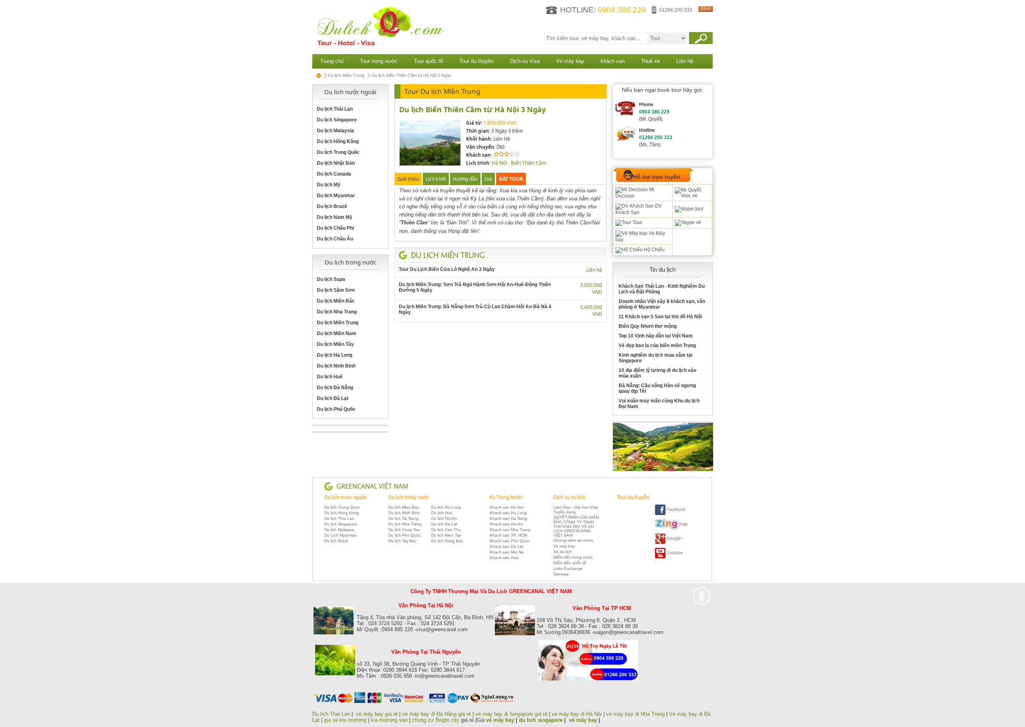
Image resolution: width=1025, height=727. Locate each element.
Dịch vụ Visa (525, 61)
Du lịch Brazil (332, 206)
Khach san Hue (504, 557)
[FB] (671, 514)
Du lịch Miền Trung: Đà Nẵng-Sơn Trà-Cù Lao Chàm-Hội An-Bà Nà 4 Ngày (475, 309)
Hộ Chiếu (654, 249)
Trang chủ (332, 61)
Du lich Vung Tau (404, 529)
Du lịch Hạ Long (334, 355)
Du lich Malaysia (339, 529)
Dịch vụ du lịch (569, 497)
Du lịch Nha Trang (337, 312)
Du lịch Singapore (337, 120)
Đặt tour (511, 179)
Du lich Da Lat (444, 524)
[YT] (671, 557)
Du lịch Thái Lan (335, 109)
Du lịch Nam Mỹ (334, 217)
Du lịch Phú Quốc (336, 409)
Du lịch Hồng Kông (338, 141)
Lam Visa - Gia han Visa (575, 507)
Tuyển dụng (564, 512)
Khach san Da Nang (508, 518)
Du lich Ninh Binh (404, 513)
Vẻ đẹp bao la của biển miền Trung (657, 345)
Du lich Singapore (340, 524)
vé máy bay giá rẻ (377, 714)
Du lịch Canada (334, 174)
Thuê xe (650, 61)
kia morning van (389, 720)
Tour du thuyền (476, 61)
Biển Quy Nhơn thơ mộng (648, 326)
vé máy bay (500, 720)
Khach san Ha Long (508, 513)
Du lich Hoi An (444, 518)
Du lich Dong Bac (447, 541)
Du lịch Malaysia (335, 130)
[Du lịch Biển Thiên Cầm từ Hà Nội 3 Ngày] (430, 164)
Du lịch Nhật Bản (336, 163)
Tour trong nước (379, 61)
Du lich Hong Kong (341, 513)
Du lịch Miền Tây (335, 344)
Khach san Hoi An (506, 524)
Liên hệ (684, 61)
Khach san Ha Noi (506, 507)
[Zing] (671, 528)
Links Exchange (568, 568)
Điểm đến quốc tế (569, 563)
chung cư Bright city (435, 720)
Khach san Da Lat (506, 546)
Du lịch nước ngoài (345, 497)
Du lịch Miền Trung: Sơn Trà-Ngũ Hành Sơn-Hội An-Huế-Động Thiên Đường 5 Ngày (475, 287)
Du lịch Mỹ (328, 185)
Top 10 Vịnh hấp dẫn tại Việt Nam (656, 336)
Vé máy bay (570, 61)
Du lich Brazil (336, 541)
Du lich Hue (441, 513)
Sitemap (561, 574)
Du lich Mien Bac (403, 507)
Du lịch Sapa (331, 279)
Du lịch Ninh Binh (336, 366)
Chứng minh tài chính (573, 540)
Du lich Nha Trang (405, 524)
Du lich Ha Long (446, 507)
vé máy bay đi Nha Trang (635, 714)
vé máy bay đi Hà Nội (577, 714)
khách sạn (613, 61)
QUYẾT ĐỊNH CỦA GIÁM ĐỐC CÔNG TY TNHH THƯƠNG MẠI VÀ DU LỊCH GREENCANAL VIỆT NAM (576, 526)
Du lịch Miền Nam (336, 333)
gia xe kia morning (345, 720)
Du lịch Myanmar (336, 195)
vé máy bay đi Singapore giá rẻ (511, 714)
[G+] (671, 543)
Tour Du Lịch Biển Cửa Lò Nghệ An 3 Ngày (447, 269)
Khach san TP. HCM (508, 535)
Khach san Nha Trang (510, 529)
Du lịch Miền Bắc (336, 301)
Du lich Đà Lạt (332, 398)
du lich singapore (541, 720)
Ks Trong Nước (506, 497)
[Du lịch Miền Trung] (448, 255)
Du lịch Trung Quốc (338, 152)
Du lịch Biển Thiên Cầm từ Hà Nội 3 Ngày (472, 109)
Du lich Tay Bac (402, 541)
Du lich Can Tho (446, 529)
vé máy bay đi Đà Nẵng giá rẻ (436, 714)
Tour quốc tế (428, 61)
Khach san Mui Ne (507, 552)
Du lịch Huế (330, 377)
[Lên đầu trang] (702, 596)
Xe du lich (562, 551)
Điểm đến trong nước (573, 557)
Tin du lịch (662, 269)
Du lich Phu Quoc (404, 535)
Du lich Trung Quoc (342, 507)
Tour (636, 222)
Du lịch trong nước (408, 497)
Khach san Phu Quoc (510, 541)
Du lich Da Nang (403, 518)
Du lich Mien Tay (446, 535)
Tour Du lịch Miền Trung (442, 91)
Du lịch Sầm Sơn (336, 290)
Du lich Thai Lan (339, 518)
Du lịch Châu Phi (335, 228)
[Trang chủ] (319, 75)
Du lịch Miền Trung (346, 75)
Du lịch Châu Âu (335, 239)
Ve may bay (564, 546)
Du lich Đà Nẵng (335, 387)
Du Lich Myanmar (340, 535)
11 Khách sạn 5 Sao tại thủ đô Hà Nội (660, 316)
